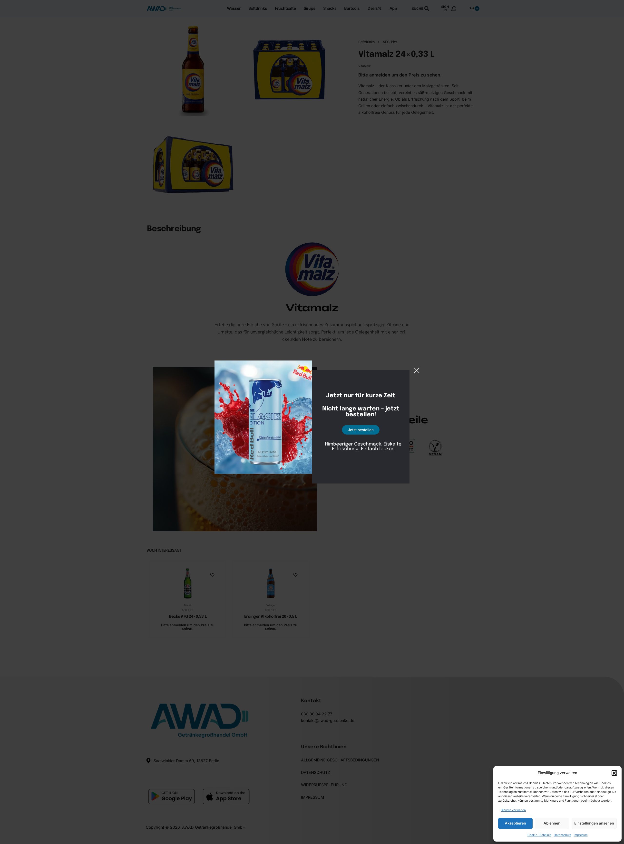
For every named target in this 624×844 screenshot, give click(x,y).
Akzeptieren (515, 823)
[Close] (416, 370)
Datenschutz (562, 835)
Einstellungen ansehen (594, 823)
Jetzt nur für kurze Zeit (360, 396)
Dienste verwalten (513, 810)
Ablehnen (552, 823)
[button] (614, 772)
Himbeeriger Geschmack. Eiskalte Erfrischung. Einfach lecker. (363, 446)
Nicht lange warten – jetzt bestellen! (361, 412)
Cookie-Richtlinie (539, 835)
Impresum (581, 835)
